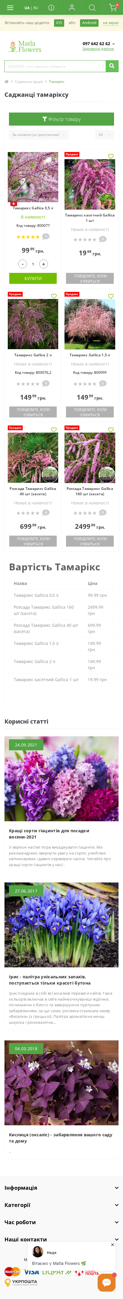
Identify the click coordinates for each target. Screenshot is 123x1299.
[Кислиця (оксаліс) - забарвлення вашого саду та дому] (61, 1082)
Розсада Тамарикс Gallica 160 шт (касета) (90, 491)
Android (89, 22)
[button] (71, 7)
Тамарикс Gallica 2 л (33, 354)
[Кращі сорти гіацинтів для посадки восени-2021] (61, 778)
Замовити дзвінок (98, 48)
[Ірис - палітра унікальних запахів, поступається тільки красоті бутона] (61, 925)
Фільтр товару (64, 119)
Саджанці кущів (29, 81)
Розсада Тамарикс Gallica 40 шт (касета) (33, 491)
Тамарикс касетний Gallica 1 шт (90, 218)
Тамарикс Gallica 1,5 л (90, 354)
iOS (59, 22)
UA (27, 7)
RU (35, 7)
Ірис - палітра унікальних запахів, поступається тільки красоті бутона (49, 980)
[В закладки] (54, 157)
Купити (33, 278)
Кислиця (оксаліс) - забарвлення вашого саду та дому (60, 1138)
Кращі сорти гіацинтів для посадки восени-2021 (49, 834)
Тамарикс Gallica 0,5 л (33, 208)
